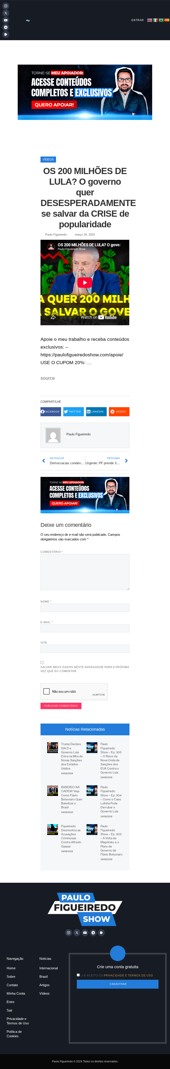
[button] (51, 411)
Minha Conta (16, 993)
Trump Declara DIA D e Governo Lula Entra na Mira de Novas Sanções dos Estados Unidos (72, 756)
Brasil (43, 976)
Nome (46, 601)
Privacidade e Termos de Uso (18, 1021)
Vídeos (48, 159)
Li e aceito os (117, 975)
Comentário (52, 551)
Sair (9, 1010)
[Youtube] (5, 20)
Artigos (44, 985)
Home (11, 968)
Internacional (48, 968)
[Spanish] (167, 20)
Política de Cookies (14, 1034)
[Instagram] (5, 6)
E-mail (47, 622)
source (48, 378)
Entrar (137, 20)
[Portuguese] (161, 20)
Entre (10, 1002)
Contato (12, 985)
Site (44, 642)
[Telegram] (5, 27)
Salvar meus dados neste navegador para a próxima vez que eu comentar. (85, 669)
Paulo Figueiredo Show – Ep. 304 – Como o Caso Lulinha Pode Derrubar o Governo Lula (111, 799)
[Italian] (155, 20)
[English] (150, 20)
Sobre (11, 976)
